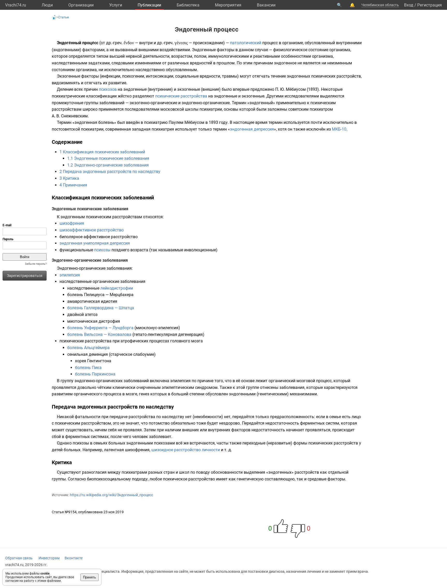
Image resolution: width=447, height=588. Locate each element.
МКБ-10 (339, 129)
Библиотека (188, 5)
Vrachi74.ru (15, 5)
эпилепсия (69, 275)
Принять (89, 577)
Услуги (115, 5)
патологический (245, 42)
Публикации (149, 5)
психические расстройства (181, 96)
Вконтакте (74, 558)
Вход (408, 5)
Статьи (63, 17)
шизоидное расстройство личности (185, 449)
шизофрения (71, 223)
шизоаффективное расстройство (91, 230)
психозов (108, 89)
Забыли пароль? (36, 264)
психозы (102, 249)
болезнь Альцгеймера (88, 347)
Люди (47, 5)
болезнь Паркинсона (95, 374)
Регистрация (429, 5)
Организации (81, 5)
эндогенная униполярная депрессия (94, 243)
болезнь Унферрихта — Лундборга (100, 327)
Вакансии (266, 5)
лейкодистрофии (116, 288)
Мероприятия (228, 5)
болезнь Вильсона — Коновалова (99, 334)
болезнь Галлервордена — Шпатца (100, 307)
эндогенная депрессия (252, 129)
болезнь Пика (88, 367)
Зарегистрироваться (24, 276)
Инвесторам (49, 558)
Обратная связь (19, 558)
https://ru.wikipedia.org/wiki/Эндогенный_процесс (111, 495)
